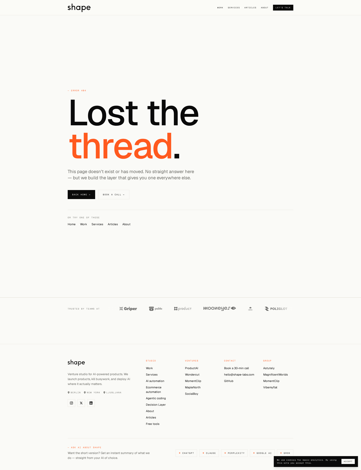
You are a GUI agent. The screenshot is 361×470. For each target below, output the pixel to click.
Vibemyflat (270, 387)
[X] (81, 403)
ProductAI (191, 368)
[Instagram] (71, 403)
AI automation (155, 381)
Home (72, 224)
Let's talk (283, 7)
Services (234, 7)
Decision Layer (156, 404)
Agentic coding (156, 398)
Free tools (152, 424)
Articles (250, 7)
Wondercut (192, 374)
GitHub (228, 381)
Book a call (114, 194)
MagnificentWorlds (275, 374)
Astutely (269, 368)
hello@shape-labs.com (239, 374)
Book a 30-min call (236, 368)
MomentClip (193, 381)
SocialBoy (191, 393)
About (264, 7)
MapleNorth (193, 387)
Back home (81, 194)
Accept (348, 461)
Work (220, 7)
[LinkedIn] (91, 403)
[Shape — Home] (92, 7)
